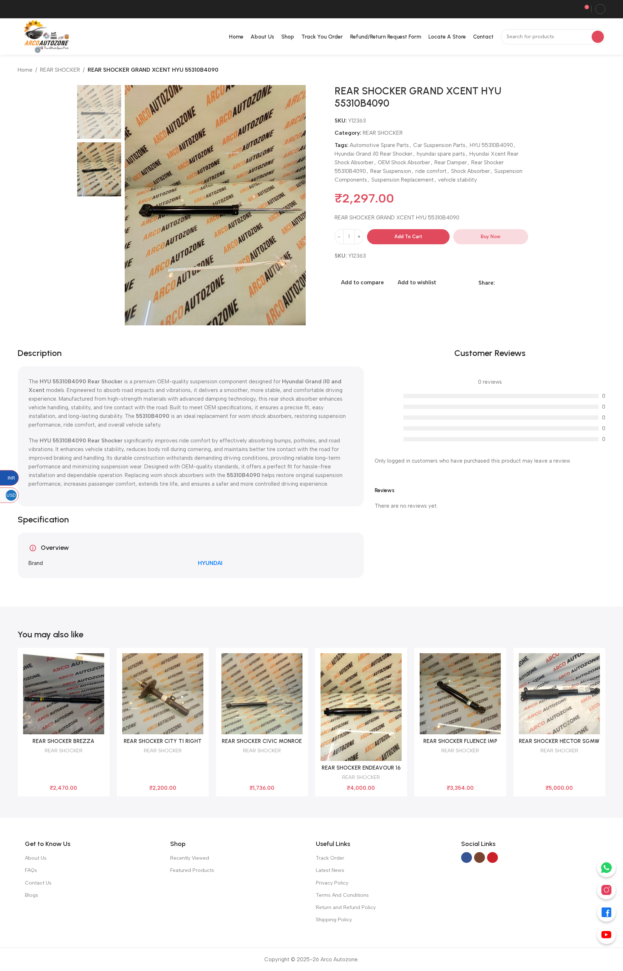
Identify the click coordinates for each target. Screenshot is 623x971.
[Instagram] (606, 890)
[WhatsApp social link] (516, 283)
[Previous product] (587, 70)
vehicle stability (457, 180)
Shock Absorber (470, 171)
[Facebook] (606, 912)
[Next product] (601, 70)
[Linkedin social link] (507, 283)
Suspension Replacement (402, 180)
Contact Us (38, 883)
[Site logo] (45, 36)
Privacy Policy (332, 883)
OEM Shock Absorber (404, 162)
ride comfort (431, 171)
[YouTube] (606, 934)
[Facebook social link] (499, 283)
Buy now (490, 236)
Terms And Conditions (342, 895)
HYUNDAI (210, 563)
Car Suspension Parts (439, 145)
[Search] (598, 37)
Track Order (330, 858)
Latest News (330, 870)
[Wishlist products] (572, 9)
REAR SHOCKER (60, 70)
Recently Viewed (189, 858)
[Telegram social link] (524, 283)
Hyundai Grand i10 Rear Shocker (373, 154)
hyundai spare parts (441, 154)
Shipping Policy (334, 920)
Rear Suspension (390, 171)
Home (25, 70)
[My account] (600, 9)
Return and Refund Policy (346, 907)
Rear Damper (450, 162)
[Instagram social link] (479, 857)
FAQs (31, 870)
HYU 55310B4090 (491, 145)
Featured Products (192, 870)
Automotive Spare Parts (379, 145)
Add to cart (408, 236)
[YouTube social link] (492, 857)
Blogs (31, 895)
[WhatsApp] (606, 867)
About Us (36, 858)
